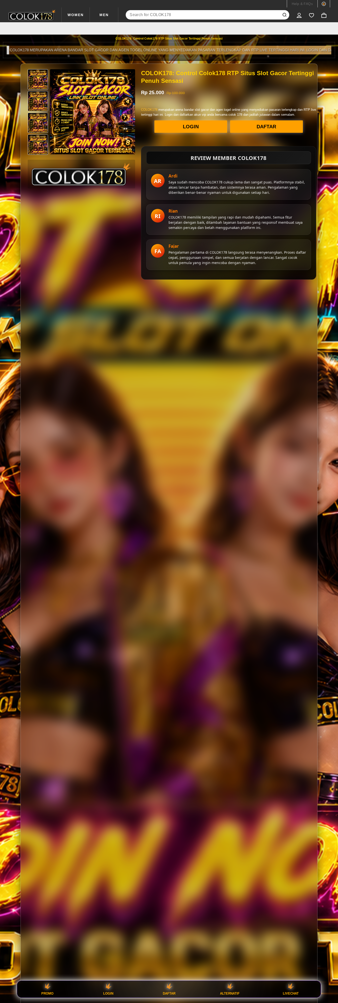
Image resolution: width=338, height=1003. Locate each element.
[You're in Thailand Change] (324, 3)
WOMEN (76, 15)
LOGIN (191, 126)
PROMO (47, 993)
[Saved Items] (311, 14)
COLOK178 (149, 109)
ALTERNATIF (230, 993)
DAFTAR (266, 126)
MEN (104, 15)
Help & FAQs (302, 4)
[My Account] (299, 14)
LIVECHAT (291, 993)
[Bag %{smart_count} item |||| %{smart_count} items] (324, 14)
